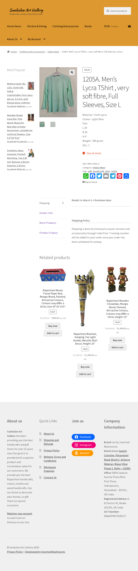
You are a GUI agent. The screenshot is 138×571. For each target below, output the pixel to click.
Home (14, 51)
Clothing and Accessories (32, 51)
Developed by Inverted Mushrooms (45, 551)
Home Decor (14, 26)
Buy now (52, 325)
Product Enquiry (48, 232)
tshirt (114, 171)
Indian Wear (53, 51)
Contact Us (50, 477)
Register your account (19, 513)
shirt (107, 171)
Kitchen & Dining (37, 26)
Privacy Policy (52, 450)
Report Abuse (91, 182)
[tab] (52, 203)
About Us (12, 39)
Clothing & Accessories (66, 26)
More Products (47, 222)
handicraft (98, 171)
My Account (34, 39)
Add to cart (53, 333)
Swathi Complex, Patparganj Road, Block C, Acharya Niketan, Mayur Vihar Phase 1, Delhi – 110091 (117, 459)
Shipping (44, 203)
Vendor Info (46, 213)
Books (88, 26)
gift (90, 171)
